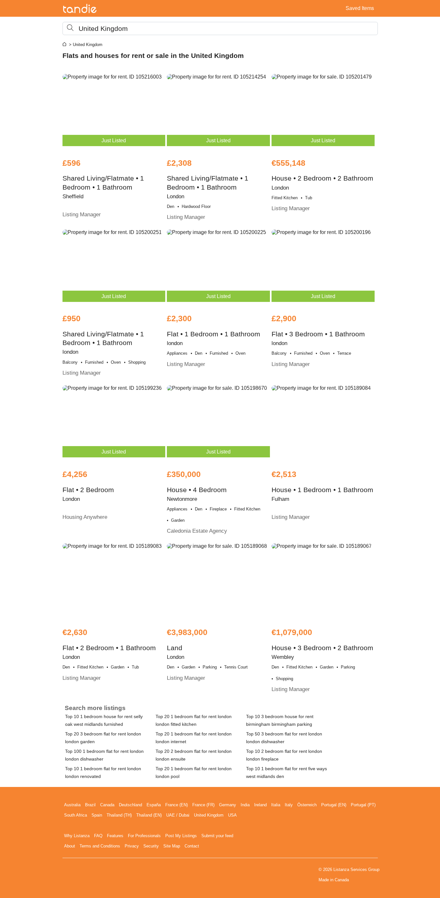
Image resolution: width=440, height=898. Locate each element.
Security (151, 846)
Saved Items (360, 8)
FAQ (98, 835)
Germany (227, 804)
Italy (289, 804)
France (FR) (203, 804)
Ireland (260, 804)
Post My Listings (181, 835)
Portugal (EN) (333, 804)
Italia (275, 804)
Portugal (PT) (363, 804)
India (245, 804)
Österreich (307, 804)
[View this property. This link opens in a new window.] (323, 424)
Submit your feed (217, 835)
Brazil (90, 804)
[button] (220, 28)
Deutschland (130, 804)
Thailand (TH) (119, 815)
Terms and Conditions (100, 846)
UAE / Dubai (177, 815)
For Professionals (144, 835)
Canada (107, 804)
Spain (96, 815)
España (154, 804)
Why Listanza (77, 835)
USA (232, 815)
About (69, 846)
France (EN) (176, 804)
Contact (192, 846)
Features (115, 835)
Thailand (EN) (149, 815)
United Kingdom (209, 815)
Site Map (171, 846)
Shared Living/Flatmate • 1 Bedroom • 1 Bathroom (103, 188)
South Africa (75, 815)
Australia (72, 804)
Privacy (132, 846)
